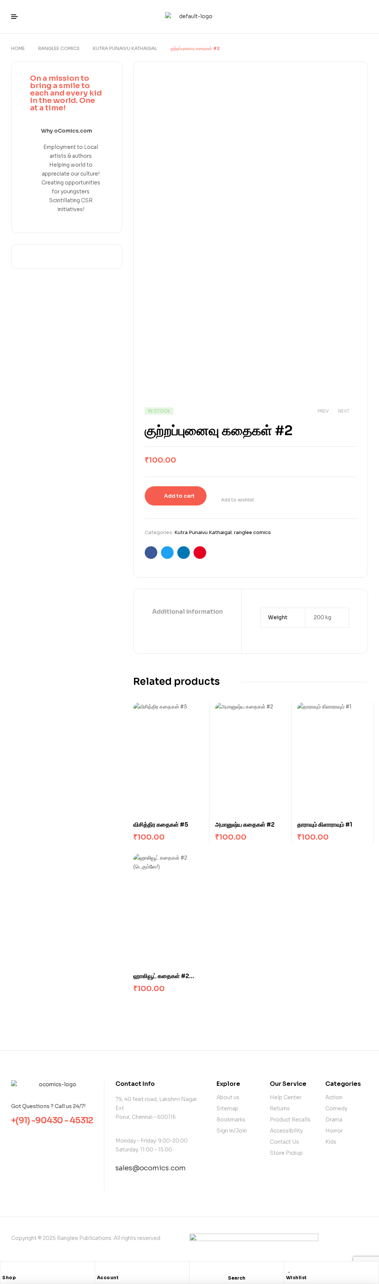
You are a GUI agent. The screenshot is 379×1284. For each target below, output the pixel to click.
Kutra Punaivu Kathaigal (125, 48)
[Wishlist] (290, 1269)
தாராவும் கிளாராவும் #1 (324, 824)
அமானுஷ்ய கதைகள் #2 (245, 824)
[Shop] (6, 1269)
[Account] (100, 1269)
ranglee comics (59, 48)
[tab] (187, 612)
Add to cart (179, 496)
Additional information (187, 612)
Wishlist (296, 1277)
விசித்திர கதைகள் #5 (160, 824)
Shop (9, 1277)
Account (108, 1277)
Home (18, 48)
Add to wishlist (237, 500)
